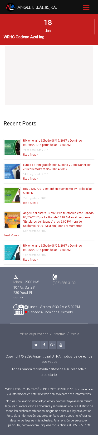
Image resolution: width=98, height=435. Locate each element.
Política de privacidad (33, 334)
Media (75, 334)
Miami (18, 282)
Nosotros (59, 334)
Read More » (30, 154)
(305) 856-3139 (64, 283)
